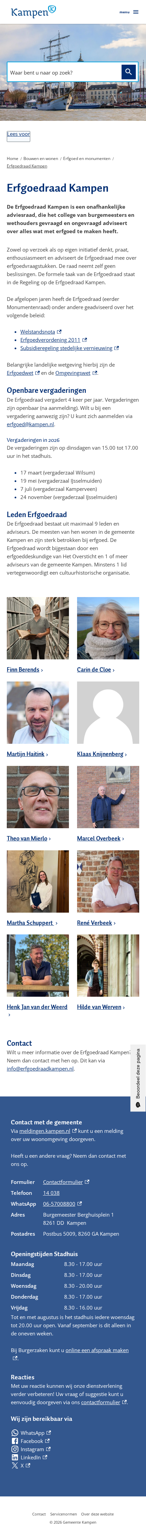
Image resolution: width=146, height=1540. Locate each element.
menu (125, 12)
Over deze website (97, 1514)
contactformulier (104, 1402)
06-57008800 (62, 1203)
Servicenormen (63, 1514)
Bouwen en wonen (40, 158)
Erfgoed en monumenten (86, 158)
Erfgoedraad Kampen (27, 166)
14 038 (51, 1192)
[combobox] (62, 72)
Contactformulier (66, 1181)
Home (12, 158)
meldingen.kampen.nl (48, 1130)
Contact (39, 1514)
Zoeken (129, 72)
